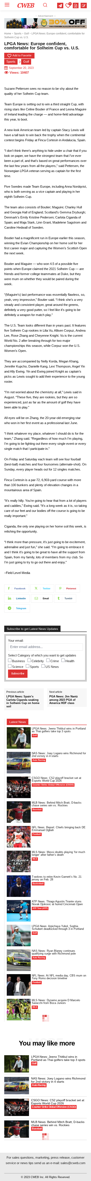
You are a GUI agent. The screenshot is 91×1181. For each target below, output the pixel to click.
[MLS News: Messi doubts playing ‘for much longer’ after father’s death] (19, 861)
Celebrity (38, 661)
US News (52, 666)
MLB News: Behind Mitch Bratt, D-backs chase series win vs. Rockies (56, 804)
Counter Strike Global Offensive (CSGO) (53, 785)
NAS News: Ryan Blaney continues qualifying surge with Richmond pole (54, 952)
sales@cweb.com (73, 1163)
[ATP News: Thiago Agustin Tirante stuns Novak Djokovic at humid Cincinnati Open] (19, 911)
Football (37, 834)
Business (18, 661)
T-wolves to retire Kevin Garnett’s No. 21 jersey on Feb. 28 (56, 878)
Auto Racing (39, 760)
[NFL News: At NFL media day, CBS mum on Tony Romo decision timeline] (19, 985)
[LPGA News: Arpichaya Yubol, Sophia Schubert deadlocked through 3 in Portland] (19, 935)
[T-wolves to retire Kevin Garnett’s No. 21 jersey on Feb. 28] (19, 886)
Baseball (37, 809)
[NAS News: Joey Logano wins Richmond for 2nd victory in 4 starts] (19, 762)
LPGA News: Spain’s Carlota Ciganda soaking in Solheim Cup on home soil (22, 701)
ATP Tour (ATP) (40, 908)
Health (69, 661)
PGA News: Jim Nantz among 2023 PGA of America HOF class (63, 700)
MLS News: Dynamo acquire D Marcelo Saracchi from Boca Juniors (56, 1002)
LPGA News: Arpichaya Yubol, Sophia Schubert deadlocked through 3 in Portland (58, 927)
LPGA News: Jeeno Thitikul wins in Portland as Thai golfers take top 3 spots (59, 730)
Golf (26, 33)
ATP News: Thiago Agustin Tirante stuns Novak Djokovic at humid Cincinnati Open (57, 903)
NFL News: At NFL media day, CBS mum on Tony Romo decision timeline (59, 977)
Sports (17, 33)
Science (17, 666)
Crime (54, 661)
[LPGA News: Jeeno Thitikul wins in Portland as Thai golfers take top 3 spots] (19, 738)
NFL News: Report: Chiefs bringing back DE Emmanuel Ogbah (58, 829)
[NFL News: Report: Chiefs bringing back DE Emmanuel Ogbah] (19, 836)
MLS (35, 859)
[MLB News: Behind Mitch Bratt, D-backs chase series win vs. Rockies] (19, 812)
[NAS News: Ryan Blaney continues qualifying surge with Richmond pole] (19, 960)
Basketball (38, 883)
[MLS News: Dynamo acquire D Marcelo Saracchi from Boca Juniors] (19, 1009)
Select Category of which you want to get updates (42, 655)
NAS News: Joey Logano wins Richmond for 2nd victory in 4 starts (59, 755)
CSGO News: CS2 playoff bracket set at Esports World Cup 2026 (56, 779)
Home (7, 33)
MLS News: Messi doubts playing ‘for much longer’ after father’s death (58, 853)
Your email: (15, 640)
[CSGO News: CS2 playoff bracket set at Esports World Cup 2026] (19, 787)
